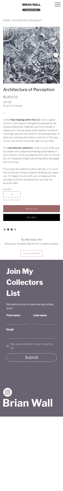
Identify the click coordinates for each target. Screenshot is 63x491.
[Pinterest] (11, 229)
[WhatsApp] (4, 229)
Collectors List (31, 10)
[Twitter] (15, 229)
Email (9, 329)
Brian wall (31, 4)
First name (13, 315)
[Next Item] (55, 55)
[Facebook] (8, 229)
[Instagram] (7, 392)
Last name (40, 315)
